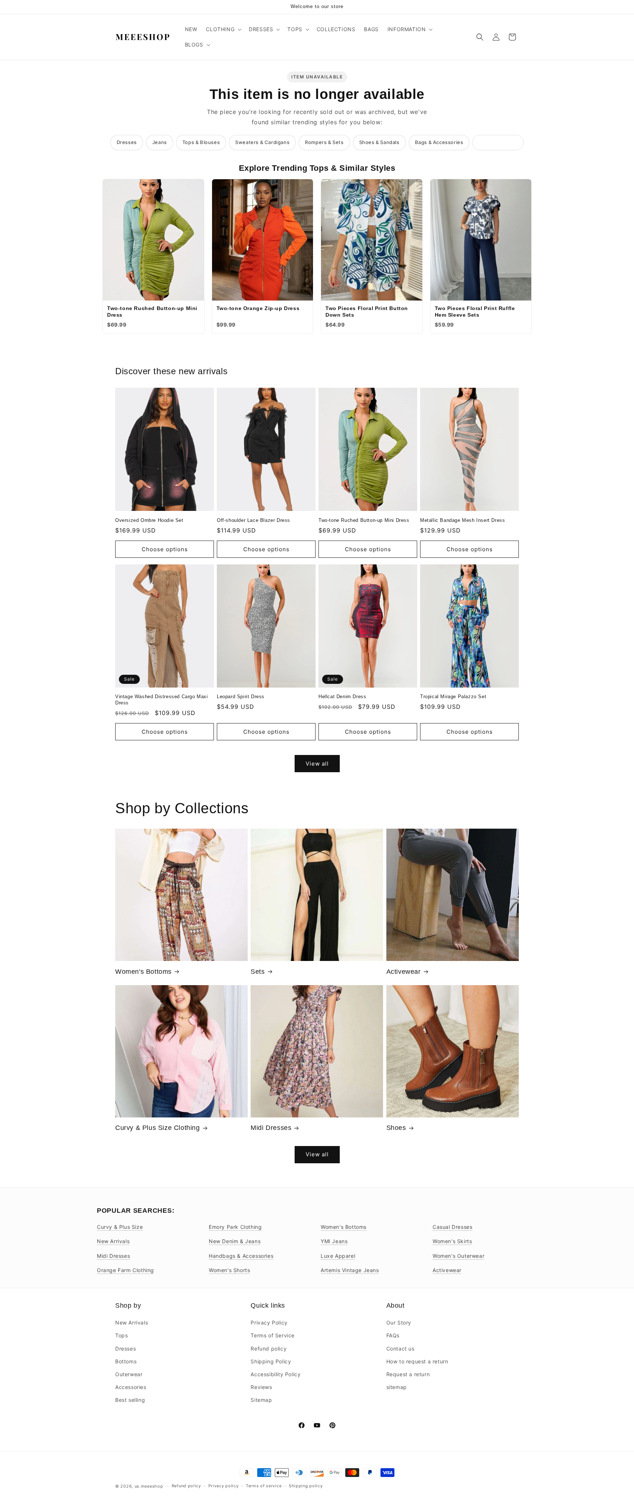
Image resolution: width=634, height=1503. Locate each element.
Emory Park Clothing (235, 1227)
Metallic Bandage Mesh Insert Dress (462, 520)
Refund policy (269, 1348)
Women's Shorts (229, 1270)
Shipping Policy (271, 1361)
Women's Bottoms (143, 971)
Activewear (403, 971)
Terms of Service (273, 1335)
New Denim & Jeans (234, 1241)
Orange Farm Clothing (125, 1270)
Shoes (396, 1127)
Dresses (127, 142)
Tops (121, 1335)
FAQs (393, 1335)
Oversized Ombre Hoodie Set (149, 520)
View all (317, 763)
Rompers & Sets (324, 142)
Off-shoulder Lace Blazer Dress (253, 520)
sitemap (396, 1387)
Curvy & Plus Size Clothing (157, 1127)
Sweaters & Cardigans (262, 142)
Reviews (261, 1387)
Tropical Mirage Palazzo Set (453, 696)
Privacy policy (223, 1485)
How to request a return (417, 1361)
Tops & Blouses (201, 142)
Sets (258, 971)
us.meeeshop (149, 1486)
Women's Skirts (452, 1241)
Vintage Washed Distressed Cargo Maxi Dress (161, 700)
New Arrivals (113, 1241)
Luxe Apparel (338, 1256)
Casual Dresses (452, 1227)
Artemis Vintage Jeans (350, 1270)
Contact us (400, 1348)
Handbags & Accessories (241, 1256)
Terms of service (263, 1485)
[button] (222, 29)
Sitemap (261, 1400)
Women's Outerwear (458, 1256)
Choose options (165, 549)
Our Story (398, 1322)
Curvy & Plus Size (120, 1227)
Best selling (130, 1400)
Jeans (159, 142)
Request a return (408, 1374)
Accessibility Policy (275, 1374)
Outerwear (128, 1374)
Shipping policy (306, 1485)
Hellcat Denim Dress (342, 696)
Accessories (130, 1387)
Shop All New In (497, 142)
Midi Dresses (271, 1127)
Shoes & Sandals (379, 142)
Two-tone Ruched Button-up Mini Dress (363, 520)
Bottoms (125, 1361)
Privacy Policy (269, 1322)
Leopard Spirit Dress (241, 696)
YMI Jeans (334, 1241)
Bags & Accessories (439, 142)
